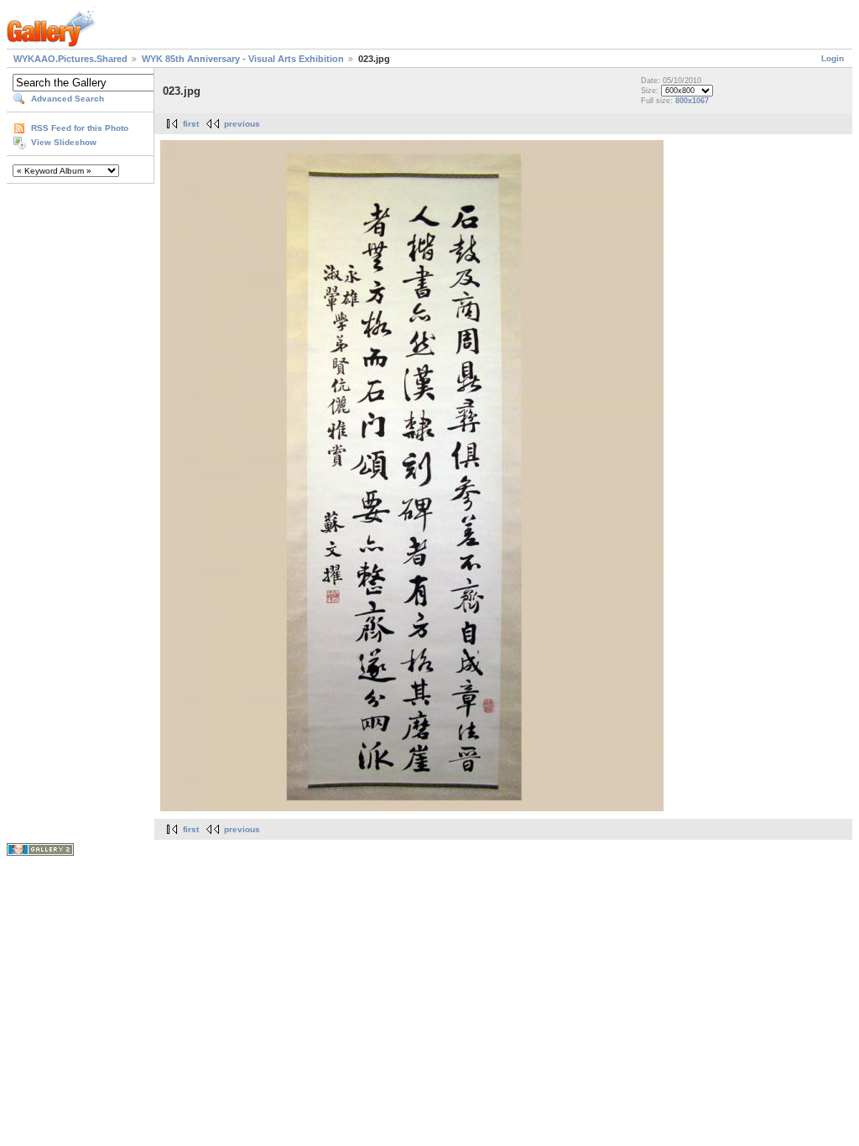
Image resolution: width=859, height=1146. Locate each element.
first (191, 123)
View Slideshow (63, 142)
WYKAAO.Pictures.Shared (70, 59)
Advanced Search (67, 98)
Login (832, 58)
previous (242, 123)
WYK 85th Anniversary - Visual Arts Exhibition (243, 59)
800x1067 (692, 100)
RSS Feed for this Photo (79, 128)
